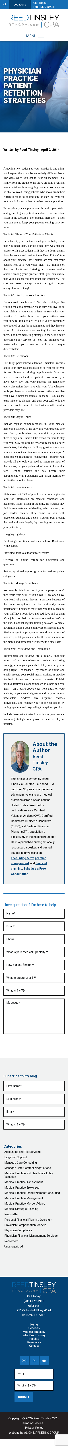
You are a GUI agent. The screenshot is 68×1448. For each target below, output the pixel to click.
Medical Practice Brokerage (22, 1187)
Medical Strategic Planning (21, 1209)
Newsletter (11, 1214)
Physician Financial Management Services (31, 1235)
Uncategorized (13, 1246)
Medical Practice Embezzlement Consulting (32, 1193)
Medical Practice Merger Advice (24, 1203)
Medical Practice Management (23, 1198)
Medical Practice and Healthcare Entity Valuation (28, 1175)
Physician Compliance (18, 1230)
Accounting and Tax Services (22, 1152)
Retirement (11, 1241)
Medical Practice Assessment (23, 1182)
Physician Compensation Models (25, 1225)
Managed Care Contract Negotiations (27, 1168)
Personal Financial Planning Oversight (28, 1219)
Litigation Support (15, 1157)
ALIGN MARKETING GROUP (41, 1432)
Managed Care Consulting (20, 1162)
